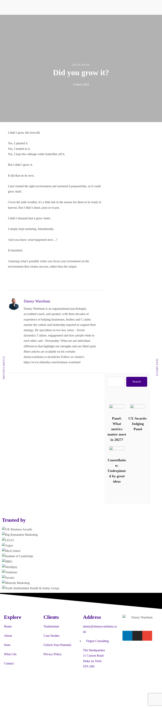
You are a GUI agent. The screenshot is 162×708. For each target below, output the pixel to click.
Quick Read (81, 65)
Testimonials (51, 626)
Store (7, 645)
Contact (9, 663)
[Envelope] (147, 636)
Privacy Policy (52, 654)
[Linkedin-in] (127, 636)
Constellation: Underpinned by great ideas (116, 451)
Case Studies (51, 635)
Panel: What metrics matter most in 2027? (116, 409)
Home (8, 626)
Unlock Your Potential (57, 645)
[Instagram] (137, 636)
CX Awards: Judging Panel (137, 409)
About (8, 635)
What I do (10, 654)
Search (137, 381)
